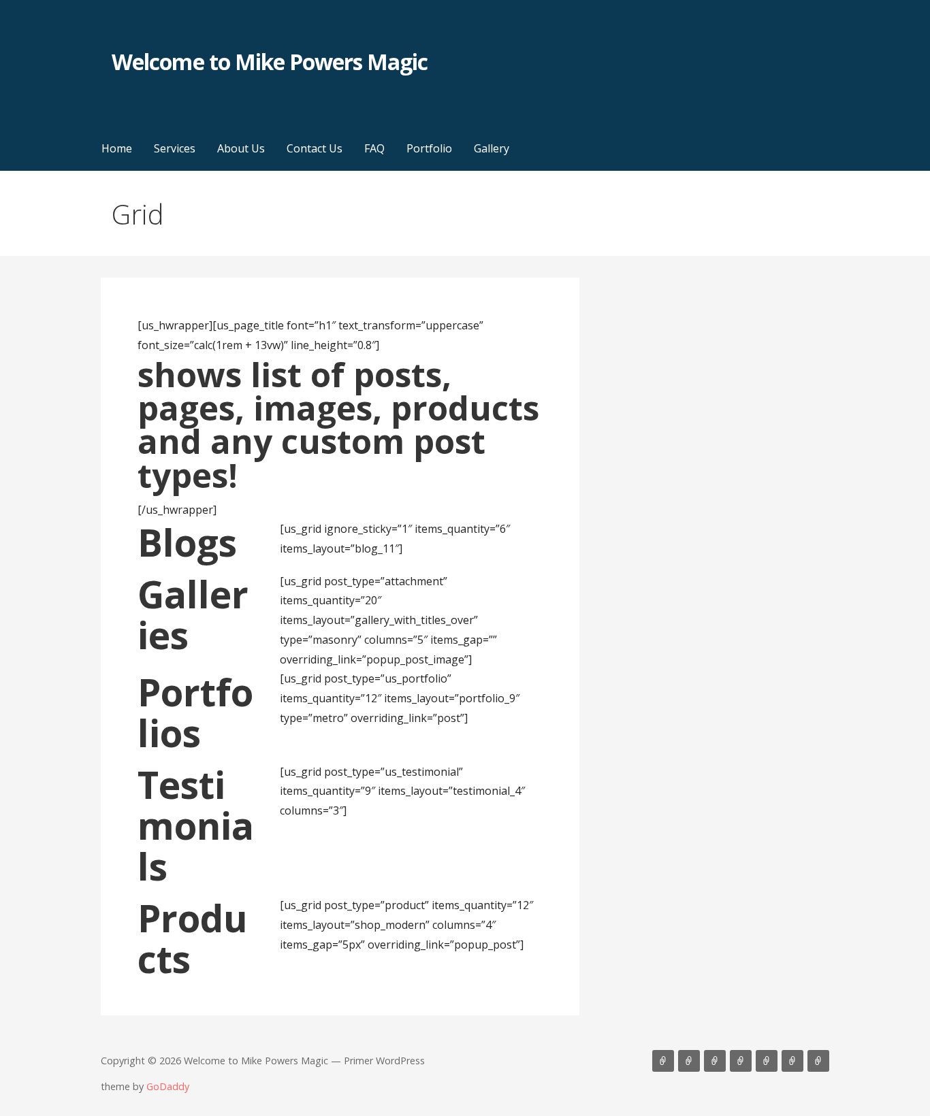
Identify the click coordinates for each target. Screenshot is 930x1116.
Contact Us (314, 148)
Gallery (491, 148)
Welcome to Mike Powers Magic (270, 61)
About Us (241, 148)
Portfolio (429, 148)
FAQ (374, 148)
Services (174, 148)
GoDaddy (167, 1086)
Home (116, 148)
